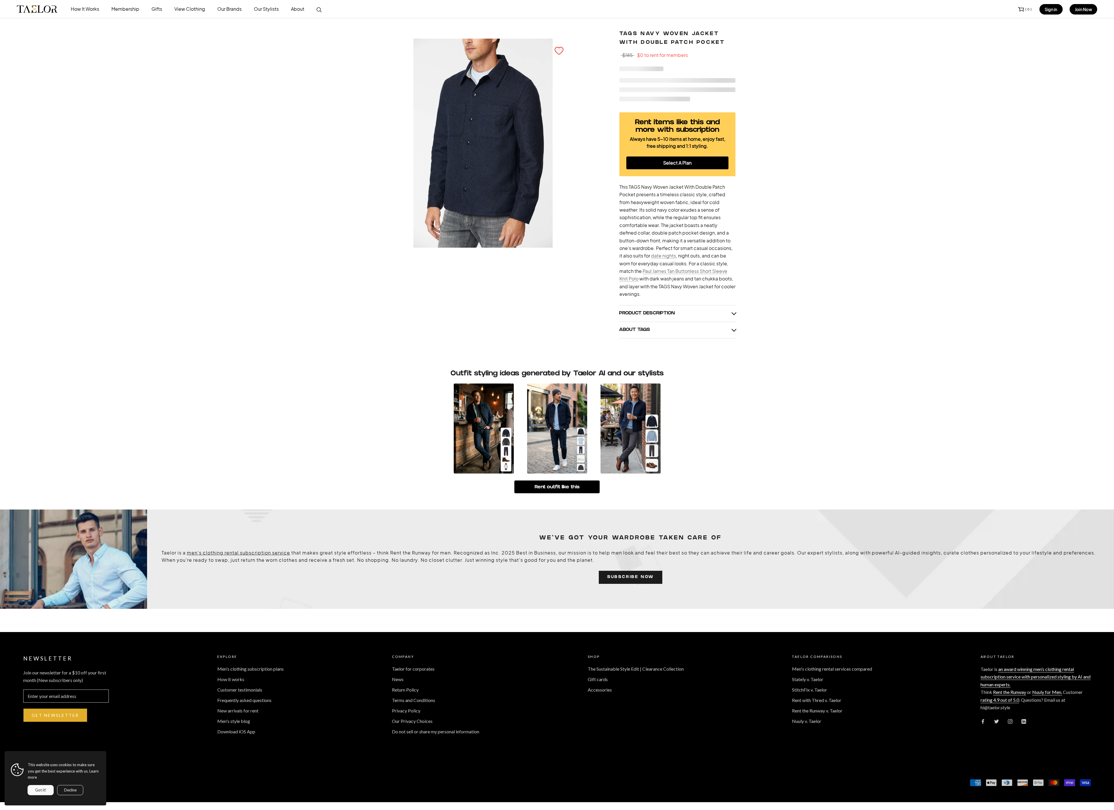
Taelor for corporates (413, 669)
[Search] (319, 9)
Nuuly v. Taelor (806, 721)
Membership (125, 9)
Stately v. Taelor (807, 679)
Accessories (600, 689)
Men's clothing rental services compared (832, 669)
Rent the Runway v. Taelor (817, 710)
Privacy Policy (406, 710)
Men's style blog (233, 721)
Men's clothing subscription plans (250, 669)
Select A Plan (677, 163)
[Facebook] (983, 721)
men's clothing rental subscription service (238, 553)
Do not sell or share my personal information (435, 731)
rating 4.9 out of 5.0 (1000, 700)
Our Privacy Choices (412, 721)
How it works (230, 679)
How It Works (85, 9)
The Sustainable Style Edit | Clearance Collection (636, 669)
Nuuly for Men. (1047, 692)
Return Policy (405, 689)
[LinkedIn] (1023, 721)
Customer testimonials (239, 689)
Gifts (156, 9)
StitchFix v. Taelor (809, 689)
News (398, 679)
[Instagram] (1010, 721)
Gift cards (598, 679)
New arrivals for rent (237, 710)
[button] (559, 51)
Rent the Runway (1009, 692)
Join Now (1083, 9)
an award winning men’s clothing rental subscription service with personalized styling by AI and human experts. (1036, 676)
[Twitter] (996, 721)
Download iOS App (236, 731)
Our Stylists (266, 9)
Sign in (1051, 9)
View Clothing (189, 9)
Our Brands (229, 9)
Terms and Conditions (413, 700)
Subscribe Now (630, 577)
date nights (663, 256)
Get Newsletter (55, 715)
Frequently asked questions (244, 700)
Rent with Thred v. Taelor (816, 700)
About (297, 9)
